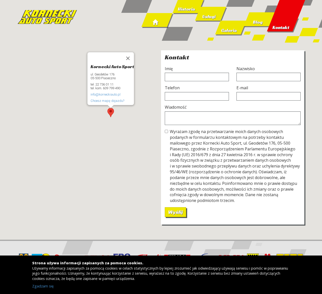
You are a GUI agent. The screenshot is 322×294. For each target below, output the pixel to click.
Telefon (172, 88)
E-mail (242, 88)
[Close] (128, 58)
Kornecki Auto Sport (48, 17)
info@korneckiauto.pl (105, 94)
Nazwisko (245, 68)
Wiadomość (176, 107)
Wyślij (175, 212)
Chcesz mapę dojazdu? (107, 101)
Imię (169, 68)
